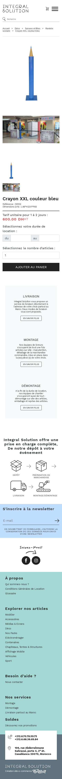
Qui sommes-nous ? (17, 584)
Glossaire (10, 593)
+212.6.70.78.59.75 (26, 736)
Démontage (12, 707)
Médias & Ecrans (14, 623)
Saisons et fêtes (32, 28)
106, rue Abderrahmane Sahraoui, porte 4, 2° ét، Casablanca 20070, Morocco (33, 751)
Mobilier (9, 614)
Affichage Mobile (15, 651)
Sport (8, 660)
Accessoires (12, 619)
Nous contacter (14, 682)
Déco (17, 28)
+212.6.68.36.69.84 (26, 739)
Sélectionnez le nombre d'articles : (29, 248)
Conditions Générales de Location (24, 588)
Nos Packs (11, 633)
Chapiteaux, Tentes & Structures (23, 647)
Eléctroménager (14, 637)
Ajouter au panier (31, 267)
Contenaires (12, 642)
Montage (10, 703)
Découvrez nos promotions (21, 725)
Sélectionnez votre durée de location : (24, 229)
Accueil (6, 28)
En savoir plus (31, 318)
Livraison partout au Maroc (20, 712)
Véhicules (10, 656)
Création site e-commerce (18, 771)
